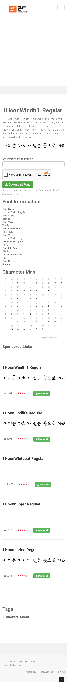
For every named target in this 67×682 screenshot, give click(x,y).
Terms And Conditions (47, 671)
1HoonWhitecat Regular (23, 458)
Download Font (19, 184)
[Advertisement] (33, 51)
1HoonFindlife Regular (22, 413)
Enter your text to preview (18, 158)
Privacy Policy (30, 671)
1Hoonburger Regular (21, 504)
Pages (62, 671)
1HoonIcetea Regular (21, 550)
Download (43, 393)
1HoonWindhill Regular (22, 367)
